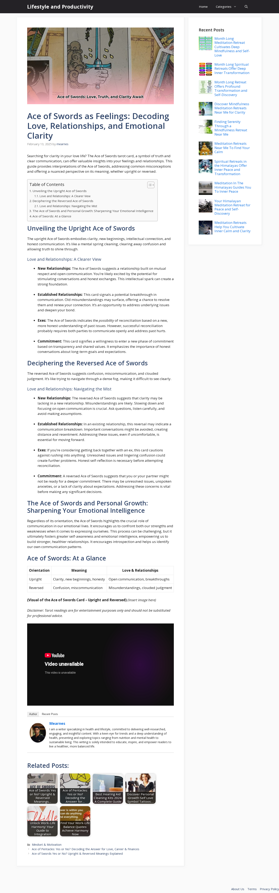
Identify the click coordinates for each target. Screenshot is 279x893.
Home (203, 6)
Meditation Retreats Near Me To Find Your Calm (232, 147)
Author (33, 714)
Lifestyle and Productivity (60, 6)
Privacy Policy (269, 889)
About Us (237, 889)
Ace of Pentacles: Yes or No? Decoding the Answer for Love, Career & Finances (85, 849)
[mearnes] (38, 741)
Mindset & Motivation (46, 845)
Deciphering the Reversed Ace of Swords (62, 201)
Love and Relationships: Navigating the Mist (68, 206)
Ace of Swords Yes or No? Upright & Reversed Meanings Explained (77, 853)
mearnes (57, 723)
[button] (246, 6)
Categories (223, 6)
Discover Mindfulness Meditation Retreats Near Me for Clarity (231, 108)
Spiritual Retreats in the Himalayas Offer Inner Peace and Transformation (230, 167)
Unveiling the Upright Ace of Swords (59, 191)
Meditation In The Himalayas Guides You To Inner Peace (232, 187)
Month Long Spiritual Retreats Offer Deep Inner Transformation (231, 68)
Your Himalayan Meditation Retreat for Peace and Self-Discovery (232, 207)
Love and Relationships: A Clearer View (64, 196)
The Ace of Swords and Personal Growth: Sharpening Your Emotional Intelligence (92, 211)
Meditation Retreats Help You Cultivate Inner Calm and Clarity (232, 226)
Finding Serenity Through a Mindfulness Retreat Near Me (230, 127)
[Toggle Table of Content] (148, 184)
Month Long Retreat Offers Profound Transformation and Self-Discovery (230, 88)
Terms (252, 889)
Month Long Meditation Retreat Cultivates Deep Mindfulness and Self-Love (232, 46)
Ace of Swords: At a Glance (51, 216)
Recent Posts (50, 714)
